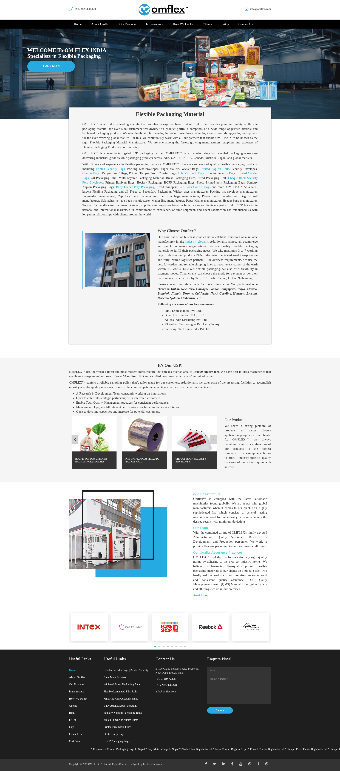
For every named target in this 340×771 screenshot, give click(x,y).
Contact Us (245, 24)
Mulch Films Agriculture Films (121, 719)
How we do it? (183, 24)
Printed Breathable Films (117, 726)
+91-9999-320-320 (85, 8)
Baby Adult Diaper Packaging (120, 705)
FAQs (225, 24)
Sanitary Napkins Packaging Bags (123, 712)
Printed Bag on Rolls (215, 169)
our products (127, 24)
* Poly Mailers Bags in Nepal (125, 749)
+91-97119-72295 (165, 678)
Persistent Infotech (152, 764)
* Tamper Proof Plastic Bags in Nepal (269, 749)
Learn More (51, 66)
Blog (72, 712)
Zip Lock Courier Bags (195, 187)
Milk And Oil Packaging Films (121, 698)
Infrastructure (154, 24)
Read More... (201, 595)
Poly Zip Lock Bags (191, 173)
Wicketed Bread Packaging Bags (122, 684)
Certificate (75, 741)
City (71, 726)
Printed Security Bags (110, 169)
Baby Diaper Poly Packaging (135, 187)
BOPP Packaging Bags (116, 741)
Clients (207, 24)
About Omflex (100, 24)
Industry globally (196, 241)
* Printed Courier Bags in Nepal (229, 749)
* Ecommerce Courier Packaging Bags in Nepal (81, 749)
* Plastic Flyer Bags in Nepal (158, 749)
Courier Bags (91, 173)
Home (78, 24)
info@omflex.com (260, 8)
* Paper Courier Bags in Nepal (193, 749)
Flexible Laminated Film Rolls (121, 691)
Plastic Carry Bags (114, 734)
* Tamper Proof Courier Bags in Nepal (313, 749)
